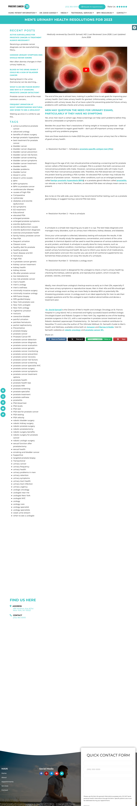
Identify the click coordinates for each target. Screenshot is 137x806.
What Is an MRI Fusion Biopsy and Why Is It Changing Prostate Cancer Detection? (25, 90)
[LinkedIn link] (3, 402)
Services (88, 13)
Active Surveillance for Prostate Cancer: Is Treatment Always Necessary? (25, 37)
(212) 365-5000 (71, 7)
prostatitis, (122, 180)
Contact (121, 13)
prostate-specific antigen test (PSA (96, 149)
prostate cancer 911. (94, 330)
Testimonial (77, 13)
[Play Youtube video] (86, 70)
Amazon (91, 327)
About (4, 777)
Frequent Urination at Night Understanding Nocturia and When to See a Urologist (26, 107)
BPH (99, 13)
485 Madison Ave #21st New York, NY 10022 (23, 609)
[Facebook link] (3, 390)
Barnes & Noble (106, 327)
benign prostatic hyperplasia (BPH (67, 180)
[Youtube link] (3, 408)
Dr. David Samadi (48, 13)
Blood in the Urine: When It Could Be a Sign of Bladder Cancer (24, 72)
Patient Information (25, 13)
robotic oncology (73, 330)
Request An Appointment (92, 7)
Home (11, 13)
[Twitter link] (3, 414)
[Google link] (3, 396)
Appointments (7, 782)
